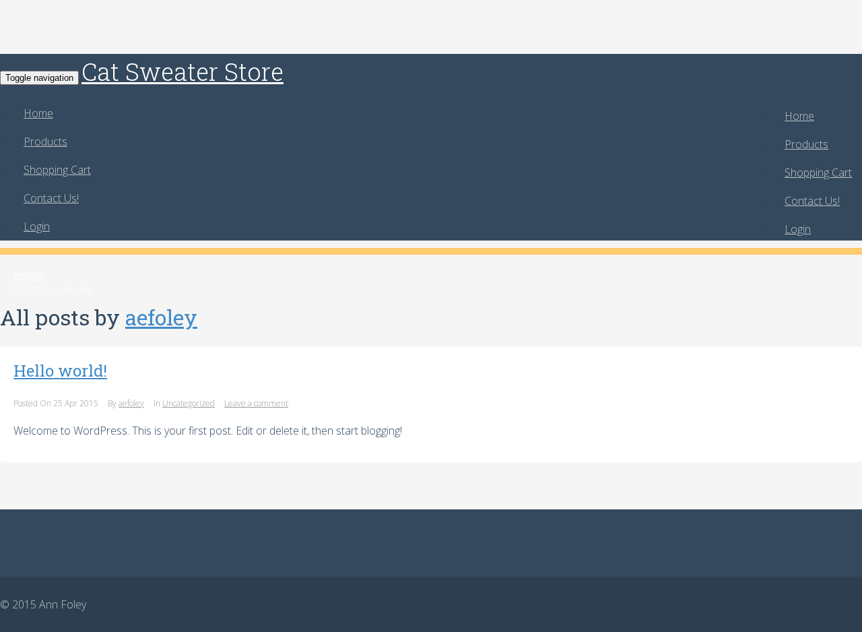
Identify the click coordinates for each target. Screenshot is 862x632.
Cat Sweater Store (182, 71)
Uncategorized (188, 403)
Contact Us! (812, 200)
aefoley (161, 317)
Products (806, 144)
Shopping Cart (818, 172)
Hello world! (60, 370)
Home (799, 115)
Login (798, 229)
